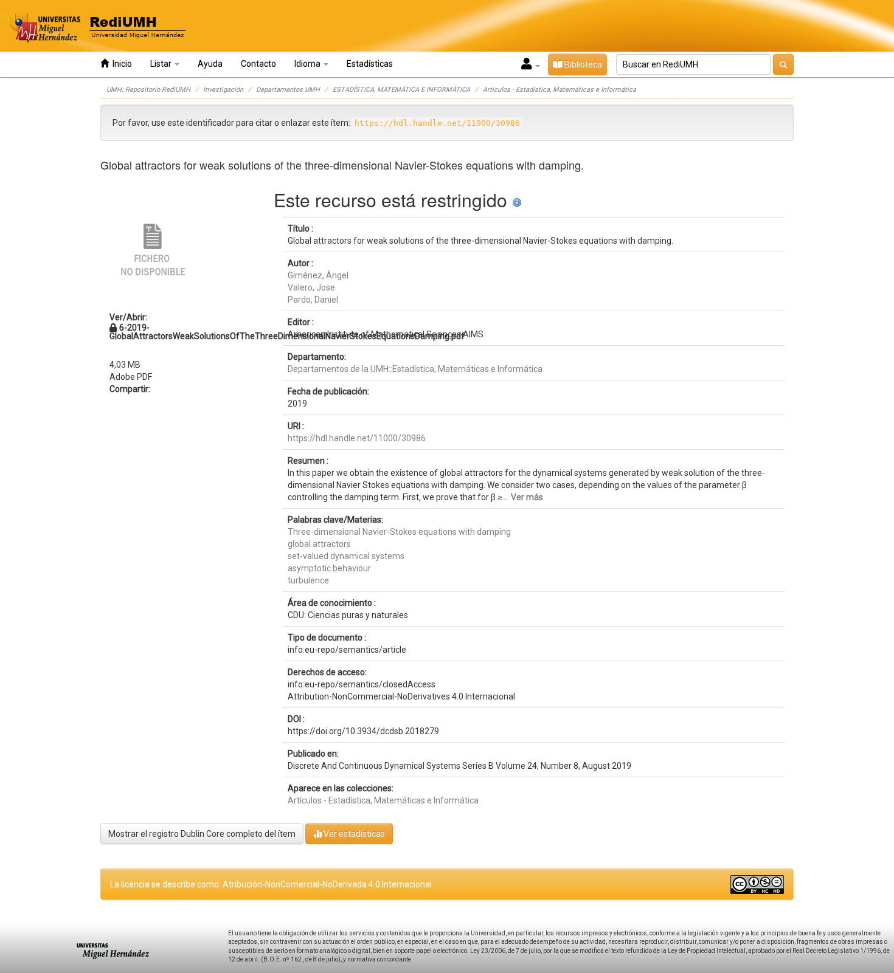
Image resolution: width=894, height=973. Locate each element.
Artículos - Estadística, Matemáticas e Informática (559, 90)
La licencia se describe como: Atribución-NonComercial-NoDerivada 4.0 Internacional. (272, 884)
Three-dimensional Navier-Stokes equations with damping (399, 532)
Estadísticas (370, 64)
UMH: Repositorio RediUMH (148, 90)
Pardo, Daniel (313, 299)
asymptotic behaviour (329, 568)
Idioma (308, 64)
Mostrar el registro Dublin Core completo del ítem (202, 834)
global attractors (319, 544)
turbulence (308, 580)
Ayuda (210, 64)
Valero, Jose (311, 287)
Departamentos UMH (288, 90)
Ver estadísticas (353, 834)
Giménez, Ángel (318, 275)
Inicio (120, 64)
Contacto (258, 64)
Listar (161, 64)
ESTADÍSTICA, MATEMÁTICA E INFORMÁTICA (401, 90)
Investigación (223, 90)
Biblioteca (582, 64)
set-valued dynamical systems (346, 556)
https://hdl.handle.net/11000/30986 (357, 438)
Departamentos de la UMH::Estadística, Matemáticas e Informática (415, 369)
